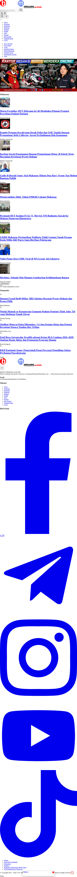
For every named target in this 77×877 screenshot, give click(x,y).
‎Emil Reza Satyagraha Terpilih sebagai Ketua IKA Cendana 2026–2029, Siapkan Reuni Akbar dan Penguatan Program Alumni (37, 338)
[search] (21, 10)
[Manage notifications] (72, 872)
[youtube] (38, 769)
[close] (6, 16)
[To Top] (2, 368)
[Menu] (1, 19)
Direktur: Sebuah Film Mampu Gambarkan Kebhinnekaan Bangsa (34, 277)
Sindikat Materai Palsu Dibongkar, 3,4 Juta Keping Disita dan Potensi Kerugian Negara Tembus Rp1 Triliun (36, 325)
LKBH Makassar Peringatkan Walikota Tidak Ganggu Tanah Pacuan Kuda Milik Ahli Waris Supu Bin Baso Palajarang (36, 238)
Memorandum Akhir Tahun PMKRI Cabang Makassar (28, 197)
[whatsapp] (3, 536)
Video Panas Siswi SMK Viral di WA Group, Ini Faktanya (29, 258)
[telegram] (38, 613)
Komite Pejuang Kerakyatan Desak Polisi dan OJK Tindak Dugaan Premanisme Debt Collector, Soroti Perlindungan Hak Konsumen (34, 133)
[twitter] (1, 536)
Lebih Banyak (5, 284)
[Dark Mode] (3, 13)
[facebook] (38, 533)
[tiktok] (38, 857)
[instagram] (38, 701)
